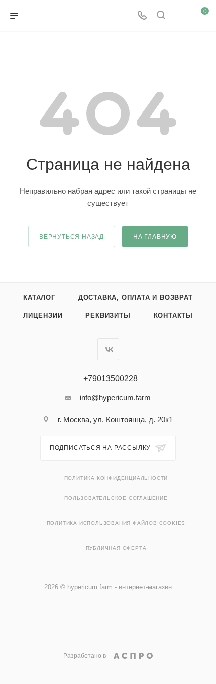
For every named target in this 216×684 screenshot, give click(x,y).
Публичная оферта (116, 548)
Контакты (173, 315)
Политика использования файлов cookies (116, 523)
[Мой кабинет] (179, 16)
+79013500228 (110, 379)
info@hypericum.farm (115, 397)
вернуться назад (71, 236)
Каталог (39, 297)
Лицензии (42, 315)
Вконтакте (108, 349)
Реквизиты (107, 315)
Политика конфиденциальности (116, 478)
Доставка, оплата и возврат (135, 297)
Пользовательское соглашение (116, 498)
